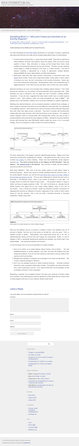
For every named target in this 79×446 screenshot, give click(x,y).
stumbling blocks (34, 43)
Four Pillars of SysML (34, 355)
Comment (12, 297)
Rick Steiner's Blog (15, 2)
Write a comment (25, 42)
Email (12, 320)
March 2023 (31, 395)
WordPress (27, 443)
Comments (32, 427)
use (17, 162)
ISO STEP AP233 (31, 53)
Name (12, 314)
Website (12, 326)
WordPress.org (32, 429)
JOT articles (20, 160)
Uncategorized (32, 414)
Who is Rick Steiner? (33, 30)
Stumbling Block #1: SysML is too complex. (40, 361)
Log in (30, 422)
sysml (41, 43)
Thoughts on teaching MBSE (36, 352)
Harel (16, 78)
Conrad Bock (32, 381)
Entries (31, 425)
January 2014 (32, 400)
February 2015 (32, 397)
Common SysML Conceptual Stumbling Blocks (51, 42)
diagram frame (25, 164)
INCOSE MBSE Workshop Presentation (13, 30)
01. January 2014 (15, 42)
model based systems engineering (19, 43)
